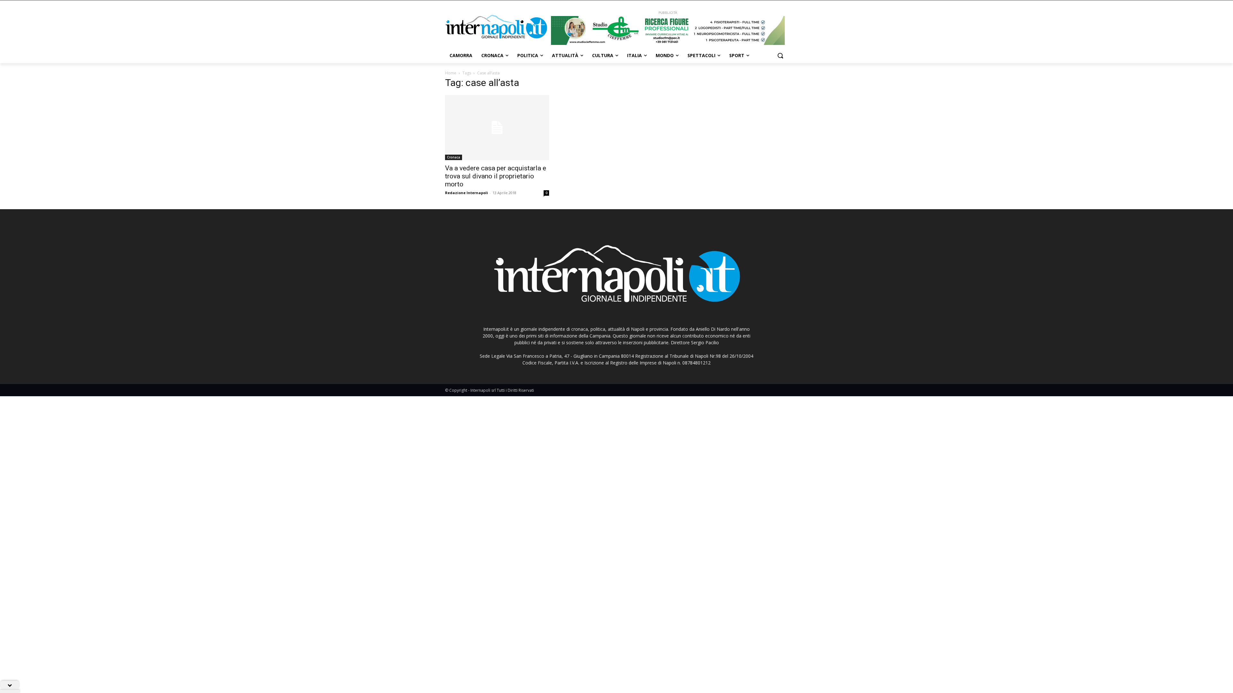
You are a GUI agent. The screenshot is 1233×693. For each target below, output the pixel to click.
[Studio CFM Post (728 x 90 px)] (668, 30)
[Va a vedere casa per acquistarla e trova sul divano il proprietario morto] (497, 127)
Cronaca (453, 157)
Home (450, 73)
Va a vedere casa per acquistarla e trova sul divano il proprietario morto (495, 176)
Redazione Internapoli (466, 192)
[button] (780, 55)
